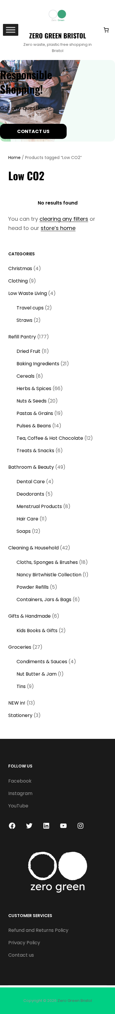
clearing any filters (64, 219)
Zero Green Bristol (57, 35)
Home (14, 157)
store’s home (58, 228)
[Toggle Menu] (10, 30)
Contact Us (33, 131)
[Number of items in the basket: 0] (106, 30)
